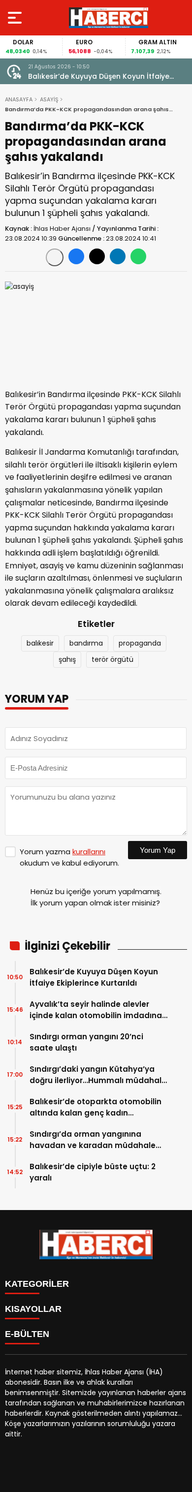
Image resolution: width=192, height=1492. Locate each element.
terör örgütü (112, 659)
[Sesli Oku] (55, 257)
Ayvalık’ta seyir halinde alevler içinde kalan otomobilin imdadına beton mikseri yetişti (96, 1010)
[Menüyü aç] (16, 18)
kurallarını (88, 851)
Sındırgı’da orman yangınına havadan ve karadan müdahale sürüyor (93, 1140)
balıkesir (40, 643)
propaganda (140, 643)
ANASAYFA (18, 99)
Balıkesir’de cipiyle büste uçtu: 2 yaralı (93, 1172)
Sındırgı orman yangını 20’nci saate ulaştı (86, 1042)
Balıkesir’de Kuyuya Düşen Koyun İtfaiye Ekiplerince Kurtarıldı (98, 76)
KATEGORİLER (37, 1284)
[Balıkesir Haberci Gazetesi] (108, 17)
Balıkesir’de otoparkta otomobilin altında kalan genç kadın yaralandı (95, 1107)
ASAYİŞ (49, 99)
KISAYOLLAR (33, 1309)
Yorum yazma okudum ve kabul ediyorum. (69, 857)
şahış (67, 659)
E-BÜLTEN (27, 1334)
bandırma (86, 643)
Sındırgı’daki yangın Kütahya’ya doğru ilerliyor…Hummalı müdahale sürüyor (98, 1075)
